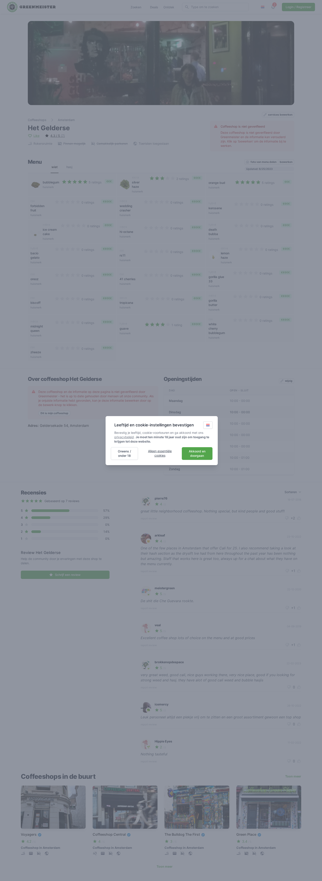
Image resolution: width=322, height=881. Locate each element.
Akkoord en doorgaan (197, 453)
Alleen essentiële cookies (160, 453)
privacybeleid (124, 437)
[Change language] (207, 425)
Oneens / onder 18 (124, 453)
